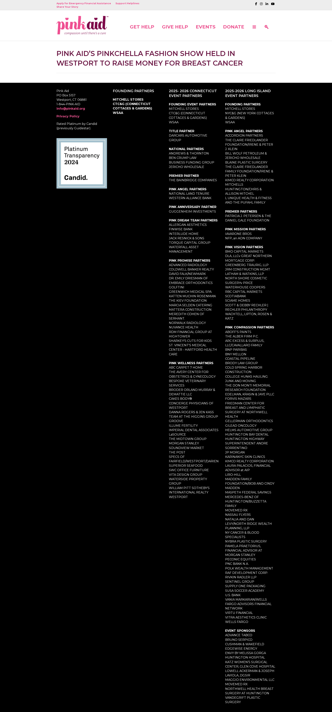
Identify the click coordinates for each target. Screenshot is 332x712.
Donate (233, 26)
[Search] (266, 25)
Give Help (175, 26)
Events (205, 26)
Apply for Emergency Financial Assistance (83, 3)
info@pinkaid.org (70, 108)
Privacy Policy (68, 116)
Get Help (142, 26)
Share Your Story (67, 6)
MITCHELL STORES (128, 99)
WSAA (118, 113)
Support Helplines (127, 3)
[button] (254, 25)
